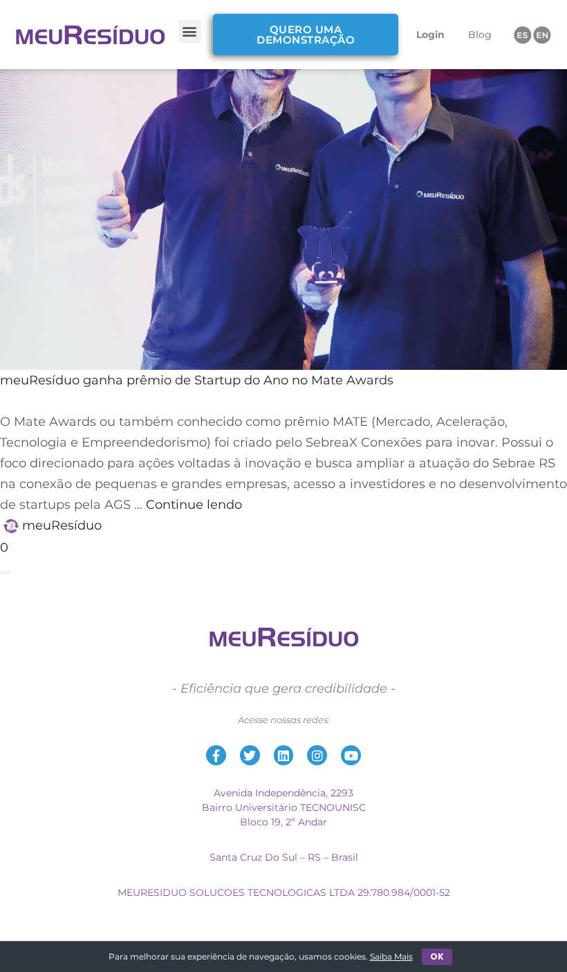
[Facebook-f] (216, 755)
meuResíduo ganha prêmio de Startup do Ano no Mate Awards (196, 380)
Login (430, 34)
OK (437, 956)
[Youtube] (351, 755)
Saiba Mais (391, 956)
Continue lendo (194, 504)
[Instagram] (317, 755)
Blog (480, 34)
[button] (189, 31)
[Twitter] (250, 755)
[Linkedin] (284, 755)
